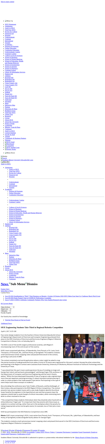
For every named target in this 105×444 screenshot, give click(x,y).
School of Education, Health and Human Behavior (14, 62)
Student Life (9, 74)
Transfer (7, 43)
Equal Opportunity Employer (87, 432)
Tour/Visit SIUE (14, 262)
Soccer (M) (8, 89)
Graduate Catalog (10, 54)
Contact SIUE (40, 432)
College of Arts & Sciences (13, 55)
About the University (12, 122)
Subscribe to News (7, 291)
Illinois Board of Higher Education (86, 437)
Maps (7, 103)
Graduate (8, 39)
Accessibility (31, 432)
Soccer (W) (8, 90)
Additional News (6, 323)
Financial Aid (9, 33)
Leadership (8, 125)
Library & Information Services (15, 72)
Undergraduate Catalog (12, 52)
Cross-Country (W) (11, 85)
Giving (7, 118)
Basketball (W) (10, 81)
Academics (8, 44)
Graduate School (10, 70)
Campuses (8, 129)
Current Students (10, 133)
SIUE (8, 432)
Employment (5, 434)
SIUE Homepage (10, 24)
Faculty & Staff (10, 135)
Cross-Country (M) (11, 83)
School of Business (11, 57)
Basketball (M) (10, 79)
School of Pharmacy (11, 68)
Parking (7, 107)
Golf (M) (8, 87)
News (5, 284)
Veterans (7, 140)
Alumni (7, 136)
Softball (7, 92)
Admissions (9, 26)
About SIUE (9, 120)
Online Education (10, 48)
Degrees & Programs (11, 46)
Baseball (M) (9, 78)
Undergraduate (10, 37)
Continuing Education (12, 50)
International (9, 41)
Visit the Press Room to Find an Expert (17, 320)
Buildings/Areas (10, 111)
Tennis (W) (8, 94)
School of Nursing (11, 66)
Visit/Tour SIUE (10, 30)
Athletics (8, 76)
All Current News (7, 303)
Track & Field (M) (11, 96)
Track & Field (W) (11, 98)
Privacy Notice (50, 432)
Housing (7, 35)
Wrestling (8, 101)
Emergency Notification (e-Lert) (20, 434)
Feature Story (5, 289)
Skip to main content (7, 2)
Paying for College (11, 32)
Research (8, 116)
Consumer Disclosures (63, 432)
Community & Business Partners (15, 138)
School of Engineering (12, 65)
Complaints (74, 432)
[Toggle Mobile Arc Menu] (5, 162)
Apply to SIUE (10, 28)
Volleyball (8, 100)
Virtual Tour (9, 114)
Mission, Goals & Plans (12, 127)
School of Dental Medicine (13, 59)
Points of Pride (9, 123)
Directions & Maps (11, 109)
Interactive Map (10, 105)
